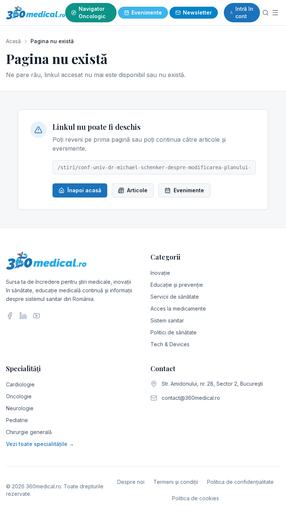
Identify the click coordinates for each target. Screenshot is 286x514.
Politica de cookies (195, 498)
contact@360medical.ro (191, 398)
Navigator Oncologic (92, 12)
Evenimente (146, 12)
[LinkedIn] (23, 315)
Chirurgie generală (29, 432)
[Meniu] (275, 12)
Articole (137, 190)
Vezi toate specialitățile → (40, 444)
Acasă (13, 41)
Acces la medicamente (178, 308)
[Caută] (265, 13)
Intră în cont (244, 12)
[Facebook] (9, 315)
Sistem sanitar (167, 320)
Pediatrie (17, 420)
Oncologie (19, 396)
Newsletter (197, 12)
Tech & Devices (170, 344)
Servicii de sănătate (174, 296)
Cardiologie (20, 384)
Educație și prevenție (176, 285)
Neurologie (20, 408)
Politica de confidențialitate (240, 482)
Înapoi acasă (84, 190)
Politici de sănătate (173, 332)
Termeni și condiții (175, 482)
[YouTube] (36, 315)
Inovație (160, 273)
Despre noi (130, 482)
